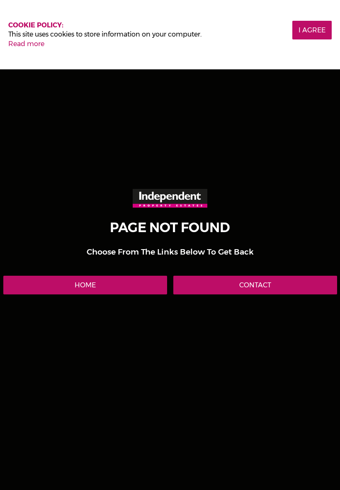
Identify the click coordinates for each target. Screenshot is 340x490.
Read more (26, 44)
